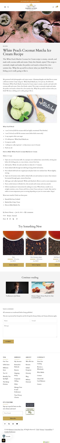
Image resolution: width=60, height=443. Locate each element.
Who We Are (30, 361)
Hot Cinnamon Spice (36, 257)
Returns (16, 370)
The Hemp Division (6, 383)
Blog (27, 376)
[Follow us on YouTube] (17, 424)
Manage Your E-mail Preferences (18, 389)
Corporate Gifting (17, 380)
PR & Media (40, 372)
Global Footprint (28, 369)
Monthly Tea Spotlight (6, 378)
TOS (37, 429)
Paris (13, 257)
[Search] (8, 7)
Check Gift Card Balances (41, 380)
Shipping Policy (16, 374)
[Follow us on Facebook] (5, 424)
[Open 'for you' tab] (3, 440)
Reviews (28, 365)
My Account (17, 361)
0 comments (29, 212)
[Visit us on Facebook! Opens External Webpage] (7, 219)
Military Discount (28, 381)
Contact (39, 375)
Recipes (5, 46)
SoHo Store (6, 365)
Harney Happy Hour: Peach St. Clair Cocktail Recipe (42, 297)
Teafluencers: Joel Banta (13, 296)
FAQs (16, 384)
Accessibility (48, 429)
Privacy (42, 429)
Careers (39, 384)
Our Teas (5, 361)
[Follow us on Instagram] (13, 424)
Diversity (28, 373)
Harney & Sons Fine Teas (16, 429)
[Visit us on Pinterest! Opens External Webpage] (10, 219)
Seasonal (14, 216)
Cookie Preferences (10, 432)
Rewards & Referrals (17, 366)
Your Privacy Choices (18, 396)
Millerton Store (5, 369)
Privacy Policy (37, 316)
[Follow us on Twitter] (9, 424)
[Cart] (56, 7)
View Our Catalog (40, 363)
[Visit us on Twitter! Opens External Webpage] (13, 219)
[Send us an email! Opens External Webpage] (16, 219)
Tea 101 (5, 373)
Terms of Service (48, 316)
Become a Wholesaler (40, 368)
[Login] (53, 7)
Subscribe (13, 418)
